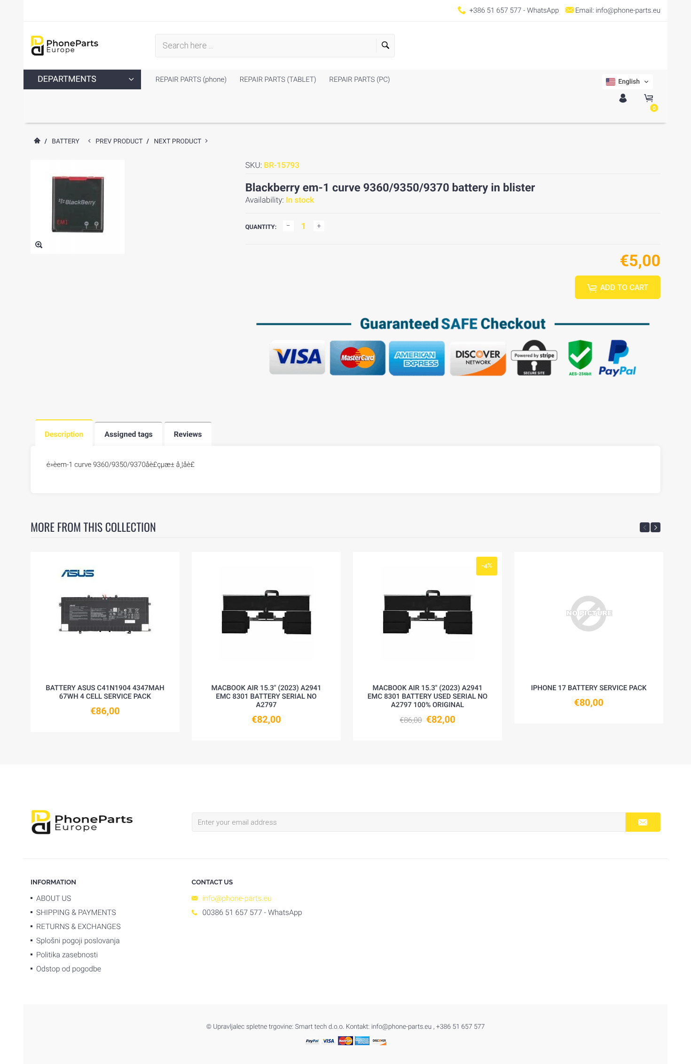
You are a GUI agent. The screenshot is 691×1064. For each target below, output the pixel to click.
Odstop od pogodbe (68, 968)
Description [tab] (64, 434)
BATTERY (65, 141)
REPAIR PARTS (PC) (359, 79)
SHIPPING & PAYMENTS (76, 912)
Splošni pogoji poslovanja (78, 940)
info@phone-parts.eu (628, 10)
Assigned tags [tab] (128, 434)
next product (179, 141)
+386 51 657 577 (495, 10)
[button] (627, 81)
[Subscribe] (642, 822)
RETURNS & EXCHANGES (78, 926)
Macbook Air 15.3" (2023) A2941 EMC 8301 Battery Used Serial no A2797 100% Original (427, 696)
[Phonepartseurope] (82, 821)
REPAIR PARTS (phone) (191, 79)
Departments (67, 79)
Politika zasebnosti (67, 954)
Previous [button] (645, 527)
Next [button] (655, 527)
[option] (105, 642)
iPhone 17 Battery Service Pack (588, 688)
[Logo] (65, 45)
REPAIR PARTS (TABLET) (277, 79)
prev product (121, 141)
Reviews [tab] (188, 434)
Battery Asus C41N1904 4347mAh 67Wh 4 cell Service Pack (105, 692)
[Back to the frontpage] (37, 141)
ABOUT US (53, 898)
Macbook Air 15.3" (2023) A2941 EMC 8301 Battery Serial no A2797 (266, 696)
